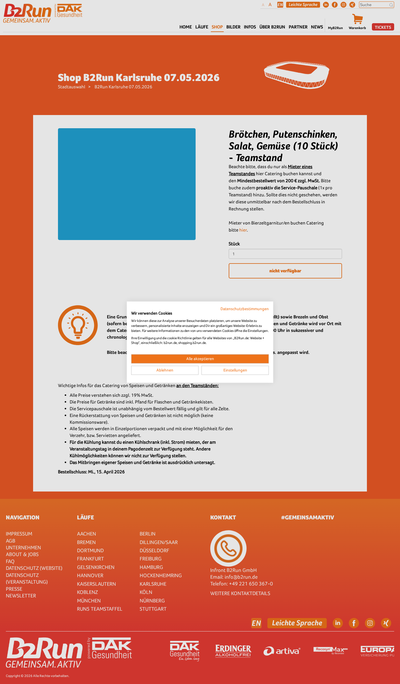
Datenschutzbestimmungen (244, 308)
